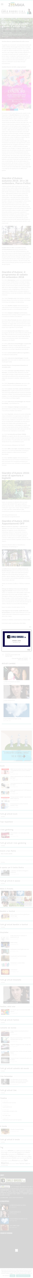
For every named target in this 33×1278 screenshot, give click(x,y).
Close (28, 649)
